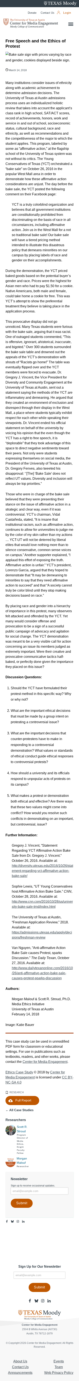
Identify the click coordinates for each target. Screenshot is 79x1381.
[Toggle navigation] (71, 24)
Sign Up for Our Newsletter (39, 1266)
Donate (32, 12)
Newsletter (19, 1179)
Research (16, 1092)
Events (59, 1361)
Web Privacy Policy (58, 1372)
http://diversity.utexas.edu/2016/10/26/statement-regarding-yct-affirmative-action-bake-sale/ (42, 871)
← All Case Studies (19, 1110)
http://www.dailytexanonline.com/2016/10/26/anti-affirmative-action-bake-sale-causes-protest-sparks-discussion (42, 973)
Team (59, 1367)
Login (67, 12)
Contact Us (47, 12)
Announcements (20, 1372)
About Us (20, 1361)
